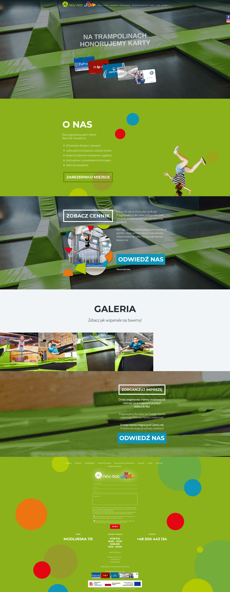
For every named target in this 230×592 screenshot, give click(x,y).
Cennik (99, 5)
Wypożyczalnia (124, 5)
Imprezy (106, 5)
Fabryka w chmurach (129, 589)
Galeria (152, 5)
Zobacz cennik (88, 216)
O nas (158, 5)
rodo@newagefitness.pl (107, 510)
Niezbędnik (114, 5)
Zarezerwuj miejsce (88, 177)
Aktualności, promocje (140, 5)
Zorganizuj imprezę (142, 390)
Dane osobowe (115, 466)
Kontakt (164, 5)
